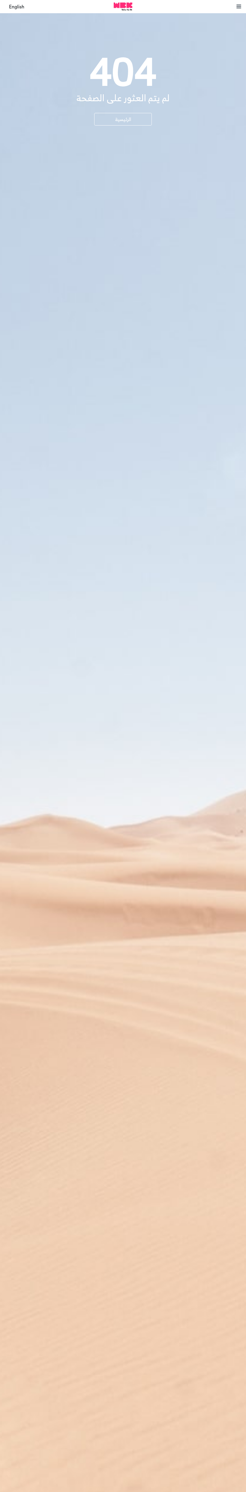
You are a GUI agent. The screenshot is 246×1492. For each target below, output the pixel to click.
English (16, 7)
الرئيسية (123, 119)
